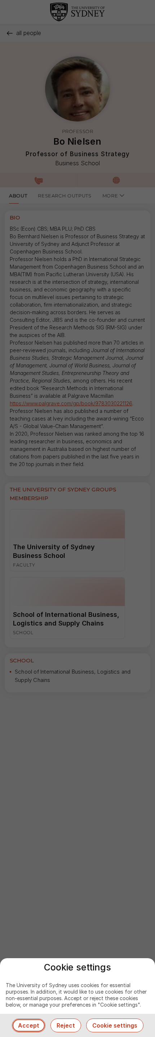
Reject (66, 1025)
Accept (28, 1025)
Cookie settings (114, 1025)
